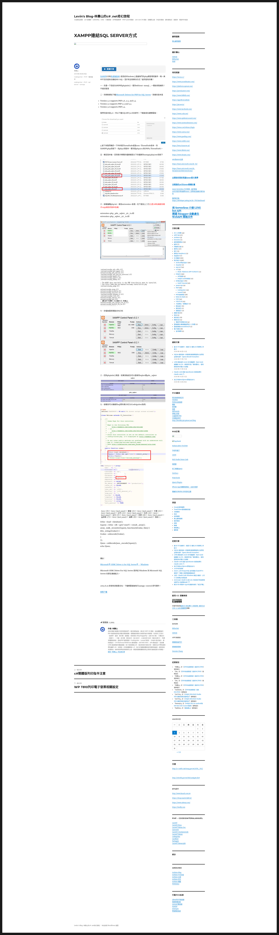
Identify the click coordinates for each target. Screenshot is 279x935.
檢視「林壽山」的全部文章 (116, 652)
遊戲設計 (178, 311)
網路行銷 (177, 313)
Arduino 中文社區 (178, 875)
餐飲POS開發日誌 (181, 322)
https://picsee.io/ (178, 104)
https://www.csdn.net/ (180, 114)
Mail (173, 61)
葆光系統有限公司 (178, 398)
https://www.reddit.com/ (181, 141)
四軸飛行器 (177, 247)
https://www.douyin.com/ (181, 155)
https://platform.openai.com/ (182, 86)
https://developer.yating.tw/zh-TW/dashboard (188, 200)
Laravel (180, 292)
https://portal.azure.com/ (181, 91)
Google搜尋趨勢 (179, 507)
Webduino (175, 884)
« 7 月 (179, 752)
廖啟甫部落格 (176, 647)
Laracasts (175, 830)
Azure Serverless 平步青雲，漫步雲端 (184, 189)
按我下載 (103, 592)
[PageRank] (188, 441)
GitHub (174, 57)
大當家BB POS (176, 416)
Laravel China (177, 825)
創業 (175, 244)
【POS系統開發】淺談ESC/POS (193, 667)
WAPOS (174, 906)
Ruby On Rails (180, 297)
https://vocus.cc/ (178, 77)
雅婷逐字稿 (176, 198)
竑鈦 (173, 409)
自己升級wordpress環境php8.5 (184, 380)
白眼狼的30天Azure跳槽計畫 (183, 184)
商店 (175, 514)
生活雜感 (177, 258)
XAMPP (103, 76)
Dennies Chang (177, 651)
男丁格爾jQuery (177, 469)
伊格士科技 (175, 414)
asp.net (178, 267)
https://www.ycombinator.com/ (183, 82)
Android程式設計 (181, 263)
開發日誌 (177, 320)
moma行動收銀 (177, 904)
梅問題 (174, 464)
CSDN (174, 455)
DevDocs (175, 473)
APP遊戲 (180, 276)
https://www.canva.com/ (181, 132)
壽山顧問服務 (176, 41)
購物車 (176, 530)
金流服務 (178, 331)
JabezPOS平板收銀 (178, 900)
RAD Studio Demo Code (180, 459)
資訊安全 (178, 308)
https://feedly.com (178, 807)
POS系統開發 (180, 295)
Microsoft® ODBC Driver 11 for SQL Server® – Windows (124, 564)
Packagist (175, 841)
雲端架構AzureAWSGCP (182, 327)
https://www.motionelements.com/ (184, 123)
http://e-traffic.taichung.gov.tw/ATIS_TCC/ (187, 769)
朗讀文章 (109, 69)
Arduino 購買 (176, 882)
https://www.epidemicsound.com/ (184, 118)
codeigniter (78, 82)
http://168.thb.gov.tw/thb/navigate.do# (186, 778)
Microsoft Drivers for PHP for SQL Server (133, 95)
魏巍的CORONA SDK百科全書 (181, 491)
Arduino (177, 237)
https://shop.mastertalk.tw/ (182, 798)
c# (177, 269)
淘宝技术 (177, 256)
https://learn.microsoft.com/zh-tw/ (184, 164)
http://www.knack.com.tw (181, 793)
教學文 (176, 249)
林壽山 (76, 71)
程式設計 (177, 260)
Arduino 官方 (176, 879)
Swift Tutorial (182, 283)
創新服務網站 (178, 242)
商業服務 (177, 516)
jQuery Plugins (177, 482)
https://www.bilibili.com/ (181, 95)
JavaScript (179, 285)
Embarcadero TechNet (180, 446)
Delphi (178, 274)
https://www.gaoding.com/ (181, 136)
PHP (85, 77)
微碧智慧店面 (176, 902)
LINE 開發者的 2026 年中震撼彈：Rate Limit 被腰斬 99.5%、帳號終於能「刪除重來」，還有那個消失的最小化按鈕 (189, 364)
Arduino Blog (176, 872)
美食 (175, 315)
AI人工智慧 (177, 233)
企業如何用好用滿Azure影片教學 (185, 178)
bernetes (177, 240)
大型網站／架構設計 (182, 304)
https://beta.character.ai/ (181, 146)
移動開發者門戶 (177, 642)
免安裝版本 (115, 76)
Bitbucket (175, 59)
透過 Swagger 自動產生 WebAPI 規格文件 (185, 215)
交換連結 (177, 512)
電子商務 (177, 329)
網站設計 (178, 306)
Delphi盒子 (176, 450)
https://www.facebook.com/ (182, 109)
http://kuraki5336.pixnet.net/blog (184, 420)
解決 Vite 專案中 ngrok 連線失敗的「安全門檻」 (189, 584)
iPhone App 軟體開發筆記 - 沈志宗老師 (185, 487)
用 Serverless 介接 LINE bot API (186, 209)
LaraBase (175, 839)
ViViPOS (175, 400)
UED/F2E (179, 301)
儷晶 (173, 404)
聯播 (175, 525)
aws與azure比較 (177, 159)
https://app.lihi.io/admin (181, 100)
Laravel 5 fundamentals (180, 832)
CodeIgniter (78, 77)
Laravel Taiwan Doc (179, 827)
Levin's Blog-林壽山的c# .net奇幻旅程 (102, 16)
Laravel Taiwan (177, 834)
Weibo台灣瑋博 (177, 402)
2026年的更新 (178, 568)
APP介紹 (176, 235)
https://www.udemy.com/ (181, 803)
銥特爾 (174, 407)
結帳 (175, 523)
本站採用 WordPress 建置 (110, 925)
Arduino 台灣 (176, 877)
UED (177, 299)
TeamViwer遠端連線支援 (182, 509)
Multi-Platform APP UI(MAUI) (188, 272)
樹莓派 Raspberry (180, 253)
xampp (82, 84)
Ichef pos (175, 909)
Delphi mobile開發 (184, 279)
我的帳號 (177, 521)
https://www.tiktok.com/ (181, 150)
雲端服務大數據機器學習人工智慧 (184, 324)
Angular (178, 265)
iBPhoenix (175, 411)
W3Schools (176, 478)
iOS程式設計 (180, 281)
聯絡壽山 (177, 528)
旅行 (175, 251)
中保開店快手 (176, 418)
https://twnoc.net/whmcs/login (183, 127)
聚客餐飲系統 (176, 911)
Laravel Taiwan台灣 (178, 843)
